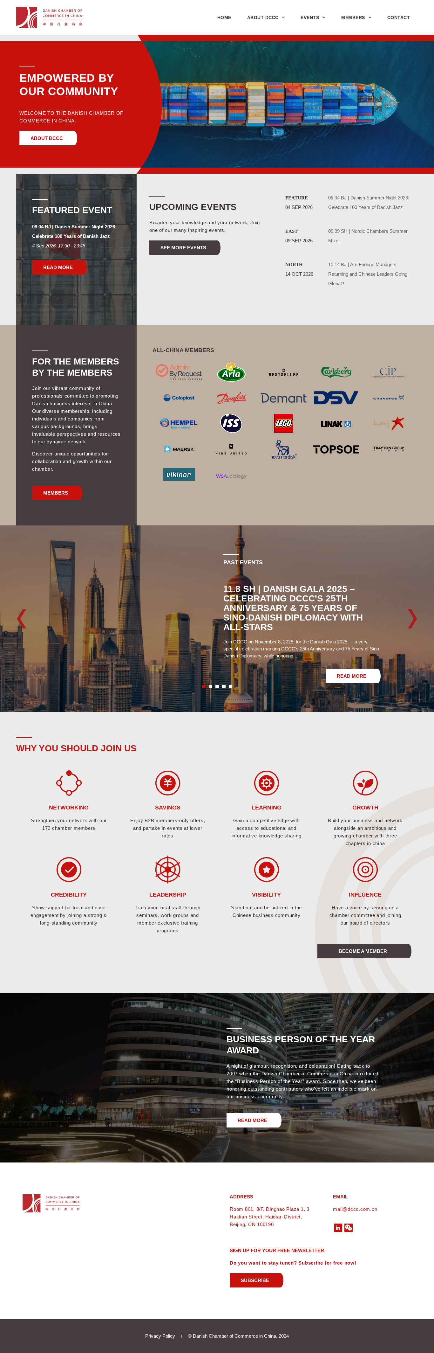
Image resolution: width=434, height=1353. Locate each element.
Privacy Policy (160, 1336)
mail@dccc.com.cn (355, 1209)
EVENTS (310, 17)
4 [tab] (224, 686)
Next (407, 618)
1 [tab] (204, 686)
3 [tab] (217, 686)
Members (353, 17)
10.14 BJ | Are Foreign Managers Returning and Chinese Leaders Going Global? (367, 274)
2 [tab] (210, 686)
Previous (27, 618)
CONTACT (398, 17)
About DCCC (263, 17)
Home (224, 17)
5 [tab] (230, 686)
